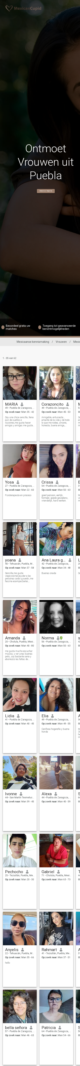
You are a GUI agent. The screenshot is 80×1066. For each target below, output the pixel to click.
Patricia (49, 1027)
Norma (48, 638)
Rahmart (49, 949)
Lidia (9, 716)
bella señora (16, 1027)
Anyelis (11, 949)
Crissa (47, 482)
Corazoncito (52, 404)
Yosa (9, 482)
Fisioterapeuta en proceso (18, 495)
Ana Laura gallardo (54, 560)
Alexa (47, 794)
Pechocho (14, 871)
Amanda (12, 638)
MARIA (11, 404)
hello (7, 962)
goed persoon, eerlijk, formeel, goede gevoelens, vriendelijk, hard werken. (55, 498)
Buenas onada (49, 573)
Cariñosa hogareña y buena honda (55, 730)
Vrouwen (61, 341)
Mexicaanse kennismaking (33, 341)
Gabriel (48, 871)
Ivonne (11, 794)
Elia (45, 716)
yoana (10, 560)
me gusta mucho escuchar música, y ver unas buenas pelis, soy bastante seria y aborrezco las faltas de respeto (18, 655)
